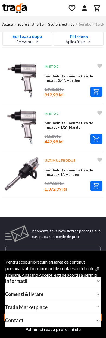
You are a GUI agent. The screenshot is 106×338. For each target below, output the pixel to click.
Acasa (7, 24)
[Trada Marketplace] (32, 8)
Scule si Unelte (30, 24)
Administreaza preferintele (53, 329)
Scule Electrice (61, 24)
